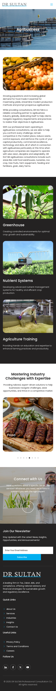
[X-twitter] (20, 667)
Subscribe (22, 557)
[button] (18, 457)
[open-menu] (51, 4)
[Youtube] (27, 667)
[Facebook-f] (13, 667)
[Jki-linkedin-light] (5, 667)
